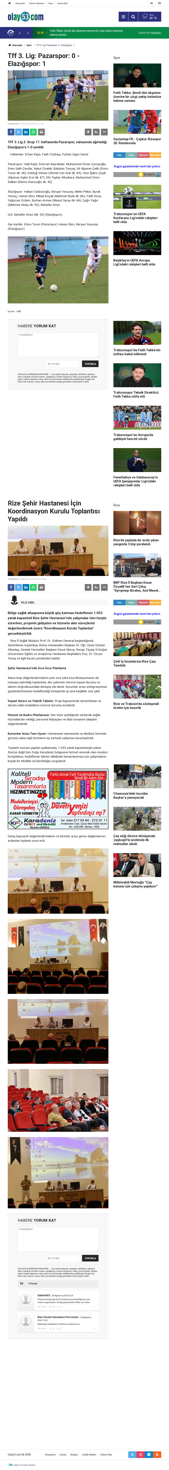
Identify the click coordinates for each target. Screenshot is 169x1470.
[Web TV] (151, 3)
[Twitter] (18, 132)
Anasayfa (17, 45)
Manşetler (20, 3)
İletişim (74, 1454)
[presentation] (20, 33)
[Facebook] (11, 132)
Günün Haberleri (36, 3)
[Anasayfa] (9, 3)
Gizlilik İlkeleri (89, 1454)
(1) (60, 1307)
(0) (52, 1307)
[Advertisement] (58, 416)
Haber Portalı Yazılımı (24, 1465)
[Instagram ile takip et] (140, 1454)
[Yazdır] (41, 132)
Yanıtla (43, 1307)
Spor (29, 45)
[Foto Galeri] (159, 3)
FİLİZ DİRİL (28, 602)
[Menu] (123, 17)
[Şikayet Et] (93, 1307)
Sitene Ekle (62, 3)
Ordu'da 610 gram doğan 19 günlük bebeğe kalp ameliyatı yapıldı (83, 32)
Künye (63, 1454)
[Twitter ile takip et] (132, 1454)
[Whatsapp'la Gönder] (33, 132)
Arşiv (50, 3)
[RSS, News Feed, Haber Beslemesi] (157, 1454)
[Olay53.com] (26, 16)
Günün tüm (150, 32)
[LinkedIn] (26, 132)
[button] (88, 132)
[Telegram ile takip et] (149, 1454)
